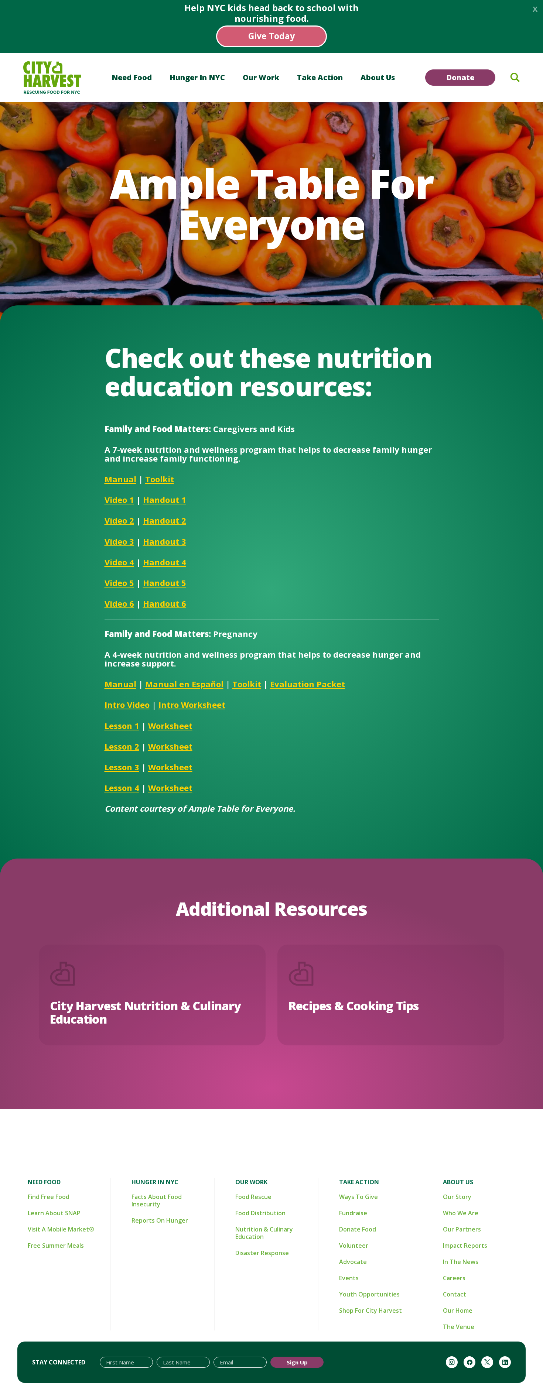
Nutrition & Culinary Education (264, 1233)
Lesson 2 (122, 746)
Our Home (457, 1310)
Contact (454, 1294)
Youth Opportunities (369, 1294)
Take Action (320, 77)
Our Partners (462, 1229)
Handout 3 (164, 541)
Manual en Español (184, 683)
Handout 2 (164, 520)
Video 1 (119, 499)
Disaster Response (262, 1253)
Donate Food (357, 1229)
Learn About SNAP (54, 1213)
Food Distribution (260, 1213)
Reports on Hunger (160, 1220)
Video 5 (119, 582)
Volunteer (353, 1245)
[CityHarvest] (52, 77)
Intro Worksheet (191, 704)
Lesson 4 (122, 787)
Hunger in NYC (197, 77)
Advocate (353, 1262)
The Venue (458, 1327)
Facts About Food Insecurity (157, 1200)
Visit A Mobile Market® (61, 1229)
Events (349, 1278)
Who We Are (460, 1213)
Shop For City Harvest (370, 1310)
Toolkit (159, 478)
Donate (460, 77)
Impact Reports (465, 1245)
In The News (460, 1262)
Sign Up (297, 1362)
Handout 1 (164, 499)
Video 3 (119, 541)
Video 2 (119, 520)
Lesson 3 (122, 766)
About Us (378, 77)
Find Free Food (48, 1197)
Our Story (457, 1197)
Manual (120, 478)
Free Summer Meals (56, 1245)
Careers (454, 1278)
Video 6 (119, 603)
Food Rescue (253, 1197)
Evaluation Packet (307, 683)
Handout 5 (164, 582)
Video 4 (119, 562)
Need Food (132, 77)
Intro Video (127, 704)
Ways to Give (358, 1197)
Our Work (261, 77)
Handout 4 (164, 562)
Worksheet (170, 725)
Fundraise (353, 1213)
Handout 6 (164, 603)
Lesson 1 (122, 725)
